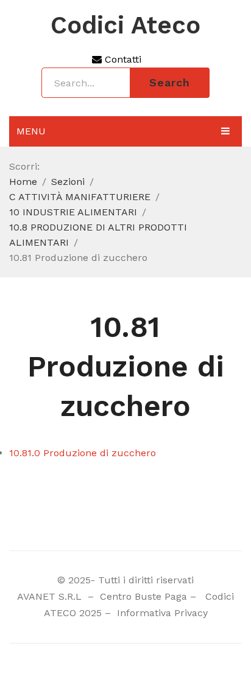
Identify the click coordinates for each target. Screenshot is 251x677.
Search (169, 82)
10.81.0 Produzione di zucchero (82, 453)
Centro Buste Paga (143, 596)
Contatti (121, 59)
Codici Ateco (125, 25)
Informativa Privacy (161, 613)
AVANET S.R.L (51, 596)
